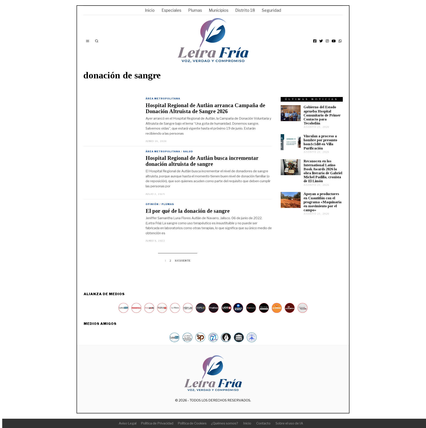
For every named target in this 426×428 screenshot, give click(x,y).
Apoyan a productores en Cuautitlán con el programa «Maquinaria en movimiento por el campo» (322, 202)
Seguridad (271, 10)
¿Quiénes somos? (224, 423)
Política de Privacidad (157, 423)
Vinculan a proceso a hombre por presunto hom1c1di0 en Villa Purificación (320, 142)
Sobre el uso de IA (289, 423)
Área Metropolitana (163, 98)
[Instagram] (327, 41)
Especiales (171, 10)
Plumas (195, 10)
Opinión (152, 204)
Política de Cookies (192, 423)
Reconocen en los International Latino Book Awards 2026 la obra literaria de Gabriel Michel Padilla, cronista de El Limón (323, 171)
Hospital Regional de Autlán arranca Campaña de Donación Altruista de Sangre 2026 (205, 108)
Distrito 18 (245, 10)
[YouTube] (334, 41)
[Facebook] (315, 41)
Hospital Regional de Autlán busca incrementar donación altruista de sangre (202, 161)
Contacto (263, 423)
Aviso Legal (127, 423)
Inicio (150, 10)
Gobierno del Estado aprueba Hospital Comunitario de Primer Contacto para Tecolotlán (322, 115)
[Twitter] (321, 41)
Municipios (218, 10)
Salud (188, 151)
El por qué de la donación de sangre (188, 211)
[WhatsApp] (340, 41)
